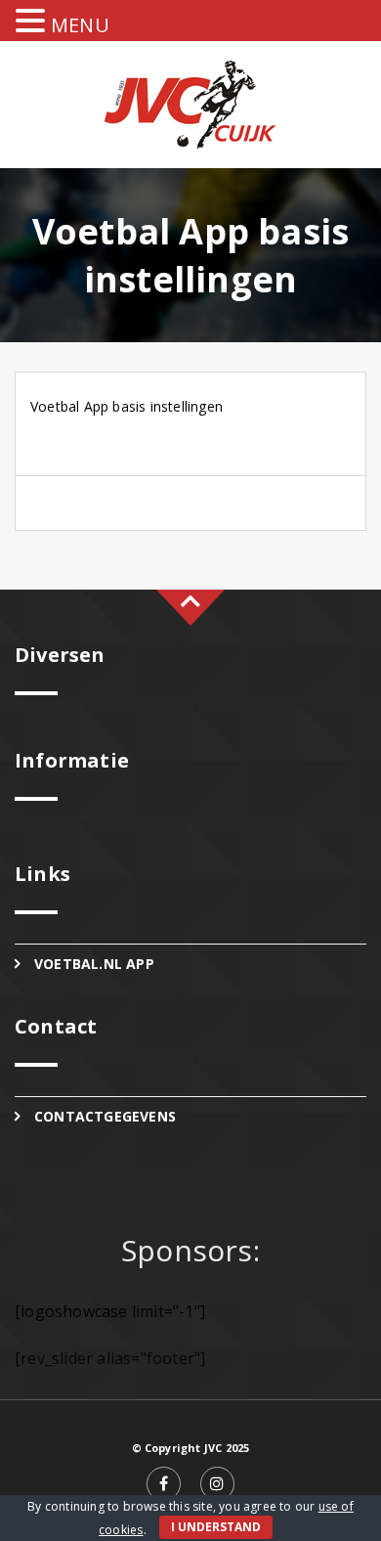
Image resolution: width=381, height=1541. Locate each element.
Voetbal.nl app (94, 963)
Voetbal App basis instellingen (126, 406)
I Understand (216, 1527)
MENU (80, 25)
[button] (33, 21)
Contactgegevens (105, 1116)
